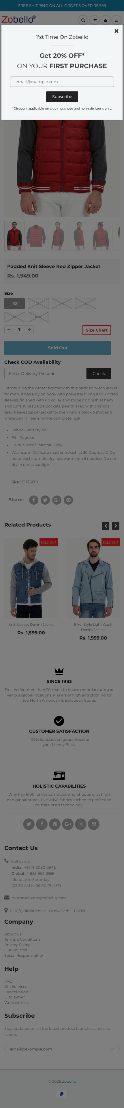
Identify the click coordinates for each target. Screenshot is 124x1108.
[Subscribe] (62, 96)
